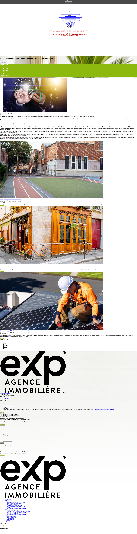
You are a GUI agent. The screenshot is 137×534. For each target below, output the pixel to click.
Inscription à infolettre (7, 435)
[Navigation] (66, 0)
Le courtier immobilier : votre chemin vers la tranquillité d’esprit (70, 17)
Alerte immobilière (70, 25)
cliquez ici (25, 423)
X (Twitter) (6, 68)
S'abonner (2, 412)
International (69, 5)
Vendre (69, 15)
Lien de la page (5, 408)
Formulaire (5, 407)
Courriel (5, 73)
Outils (69, 21)
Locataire (70, 13)
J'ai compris (3, 455)
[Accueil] (67, 0)
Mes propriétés (70, 4)
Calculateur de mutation (70, 23)
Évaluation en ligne (70, 24)
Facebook (6, 66)
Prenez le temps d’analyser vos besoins (70, 9)
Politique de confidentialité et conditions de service (104, 409)
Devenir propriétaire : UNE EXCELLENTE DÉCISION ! (70, 8)
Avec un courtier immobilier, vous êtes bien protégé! (70, 14)
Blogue (69, 27)
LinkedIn (5, 72)
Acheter (69, 6)
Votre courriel (5, 438)
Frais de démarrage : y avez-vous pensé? (70, 11)
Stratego (3, 62)
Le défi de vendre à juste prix (70, 19)
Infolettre (4, 434)
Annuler (2, 76)
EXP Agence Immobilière (5, 393)
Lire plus (2, 205)
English (69, 0)
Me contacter (69, 26)
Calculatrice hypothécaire (70, 22)
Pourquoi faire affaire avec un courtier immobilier (71, 12)
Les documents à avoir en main (70, 16)
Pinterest (6, 70)
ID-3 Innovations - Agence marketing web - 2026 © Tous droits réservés (14, 426)
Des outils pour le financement (70, 10)
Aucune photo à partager (4, 75)
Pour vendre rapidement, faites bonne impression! (70, 18)
